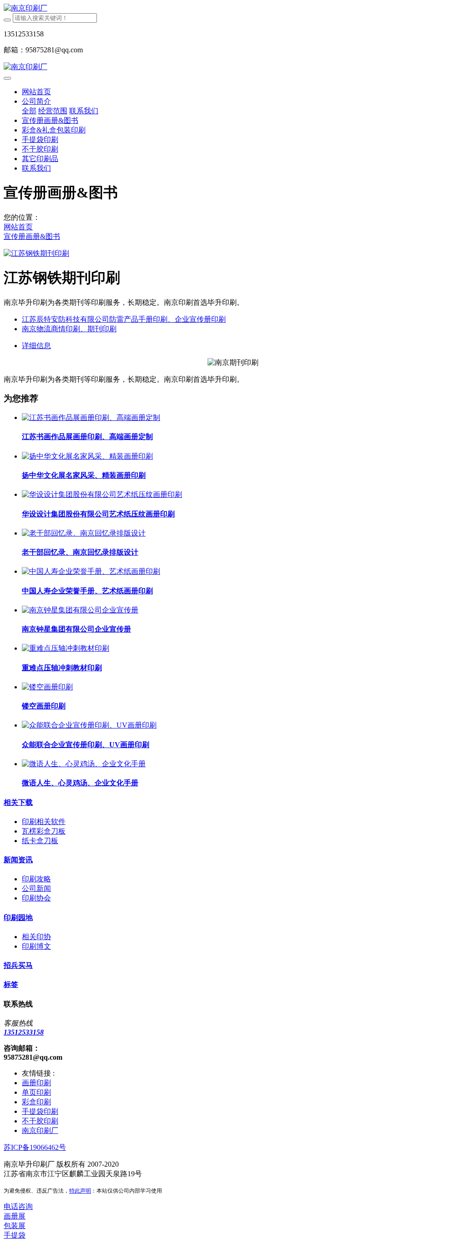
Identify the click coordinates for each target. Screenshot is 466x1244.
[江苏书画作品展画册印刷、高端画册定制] (91, 417)
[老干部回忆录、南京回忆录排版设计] (84, 533)
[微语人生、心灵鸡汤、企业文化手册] (84, 764)
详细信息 (36, 345)
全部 (29, 111)
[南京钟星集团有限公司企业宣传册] (80, 610)
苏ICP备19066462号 (35, 1147)
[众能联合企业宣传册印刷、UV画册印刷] (89, 725)
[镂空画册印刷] (47, 687)
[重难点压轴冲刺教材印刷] (65, 648)
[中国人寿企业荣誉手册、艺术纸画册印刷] (91, 571)
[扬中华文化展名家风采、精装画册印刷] (87, 456)
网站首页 (36, 92)
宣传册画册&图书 (32, 236)
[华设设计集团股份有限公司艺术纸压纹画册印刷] (102, 494)
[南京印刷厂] (233, 8)
